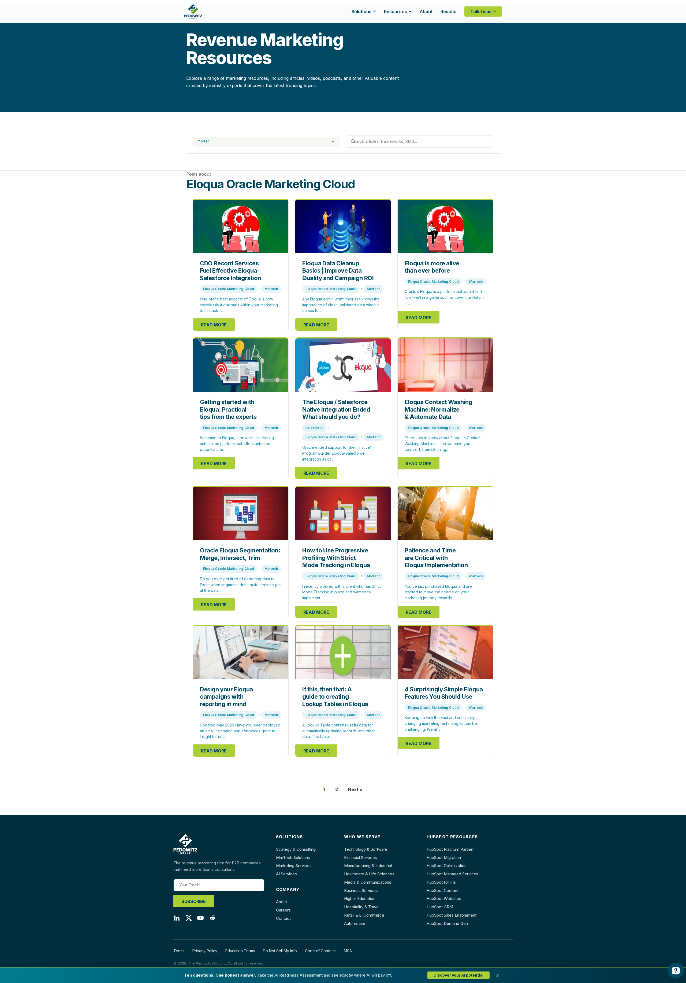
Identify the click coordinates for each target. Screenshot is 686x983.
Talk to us (480, 11)
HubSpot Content (442, 890)
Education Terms (240, 950)
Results (448, 11)
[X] (188, 919)
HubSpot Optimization (447, 865)
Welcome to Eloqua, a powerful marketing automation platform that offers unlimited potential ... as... (237, 443)
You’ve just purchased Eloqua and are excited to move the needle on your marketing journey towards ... (438, 592)
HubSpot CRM (440, 906)
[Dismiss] (497, 975)
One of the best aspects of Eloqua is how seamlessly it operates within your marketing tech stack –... (239, 305)
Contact (283, 918)
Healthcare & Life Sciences (369, 873)
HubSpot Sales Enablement (451, 915)
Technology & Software (365, 849)
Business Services (361, 890)
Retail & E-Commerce (364, 915)
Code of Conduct (320, 950)
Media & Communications (367, 882)
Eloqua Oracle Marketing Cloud (228, 289)
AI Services (286, 873)
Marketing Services (294, 865)
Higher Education (359, 898)
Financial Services (360, 857)
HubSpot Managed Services (452, 873)
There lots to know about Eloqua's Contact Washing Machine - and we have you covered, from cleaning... (442, 443)
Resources (395, 11)
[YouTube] (200, 919)
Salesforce (314, 428)
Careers (283, 910)
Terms (178, 950)
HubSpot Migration (444, 857)
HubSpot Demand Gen (447, 923)
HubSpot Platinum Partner (450, 849)
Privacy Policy (204, 950)
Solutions (361, 11)
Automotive (354, 923)
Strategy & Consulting (296, 849)
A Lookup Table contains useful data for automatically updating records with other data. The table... (338, 731)
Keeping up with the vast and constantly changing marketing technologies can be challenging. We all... (441, 723)
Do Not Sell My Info (280, 950)
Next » (355, 789)
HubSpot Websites (444, 898)
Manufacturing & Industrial (368, 865)
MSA (348, 950)
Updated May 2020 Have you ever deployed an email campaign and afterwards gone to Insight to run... (240, 731)
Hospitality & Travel (361, 906)
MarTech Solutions (293, 857)
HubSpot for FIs (441, 882)
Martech (271, 289)
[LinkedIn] (176, 919)
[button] (266, 141)
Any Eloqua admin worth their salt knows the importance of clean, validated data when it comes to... (341, 305)
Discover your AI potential (458, 975)
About (426, 11)
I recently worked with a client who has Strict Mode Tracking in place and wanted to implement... (341, 592)
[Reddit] (212, 919)
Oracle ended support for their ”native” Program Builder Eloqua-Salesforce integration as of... (337, 453)
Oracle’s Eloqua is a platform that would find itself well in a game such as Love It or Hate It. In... (444, 297)
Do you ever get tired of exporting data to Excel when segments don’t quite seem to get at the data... (240, 585)
